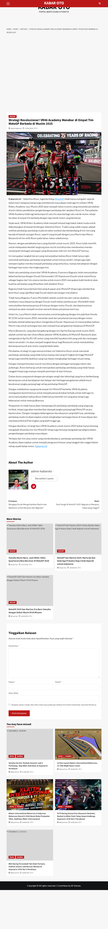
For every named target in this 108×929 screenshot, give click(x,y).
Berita (12, 756)
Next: (77, 504)
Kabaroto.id (41, 446)
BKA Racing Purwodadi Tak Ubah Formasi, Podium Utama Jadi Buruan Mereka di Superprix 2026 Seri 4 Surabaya (27, 867)
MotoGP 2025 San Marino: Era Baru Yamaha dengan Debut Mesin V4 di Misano (30, 611)
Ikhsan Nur (14, 565)
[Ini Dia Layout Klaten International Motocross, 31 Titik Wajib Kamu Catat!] (78, 744)
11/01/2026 (24, 565)
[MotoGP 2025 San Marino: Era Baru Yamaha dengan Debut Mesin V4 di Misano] (30, 590)
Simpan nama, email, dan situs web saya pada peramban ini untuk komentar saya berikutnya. (54, 704)
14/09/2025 (73, 568)
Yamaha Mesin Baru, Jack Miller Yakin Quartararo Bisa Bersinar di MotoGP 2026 (29, 559)
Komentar (14, 646)
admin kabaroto (16, 128)
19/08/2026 (74, 822)
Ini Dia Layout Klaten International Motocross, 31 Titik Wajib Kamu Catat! (77, 764)
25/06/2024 (29, 128)
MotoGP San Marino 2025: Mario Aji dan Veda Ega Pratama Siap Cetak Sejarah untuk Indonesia (76, 561)
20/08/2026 (74, 769)
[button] (9, 3)
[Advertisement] (54, 55)
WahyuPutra (15, 772)
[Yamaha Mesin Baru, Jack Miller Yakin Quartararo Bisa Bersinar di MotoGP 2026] (30, 539)
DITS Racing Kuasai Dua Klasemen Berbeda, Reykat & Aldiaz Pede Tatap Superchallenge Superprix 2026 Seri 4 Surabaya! (76, 816)
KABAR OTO (54, 3)
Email (58, 682)
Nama (12, 682)
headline (20, 756)
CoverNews (62, 885)
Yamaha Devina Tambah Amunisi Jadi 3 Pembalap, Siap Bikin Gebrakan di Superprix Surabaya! (28, 766)
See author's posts (44, 478)
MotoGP (12, 116)
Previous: (28, 504)
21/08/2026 (25, 772)
